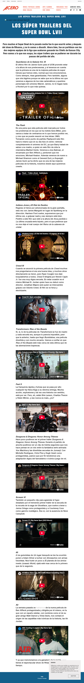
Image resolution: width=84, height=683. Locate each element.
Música (25, 7)
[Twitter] (71, 10)
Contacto (19, 1)
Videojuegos (60, 7)
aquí (64, 660)
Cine (44, 10)
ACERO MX (73, 7)
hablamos (40, 607)
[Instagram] (76, 10)
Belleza (29, 10)
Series (48, 10)
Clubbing (49, 7)
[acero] (10, 8)
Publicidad (13, 1)
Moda (24, 10)
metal (79, 7)
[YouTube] (80, 10)
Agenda (38, 7)
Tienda (8, 1)
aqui (61, 672)
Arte (44, 7)
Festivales (31, 7)
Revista (58, 10)
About (4, 1)
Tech (66, 7)
